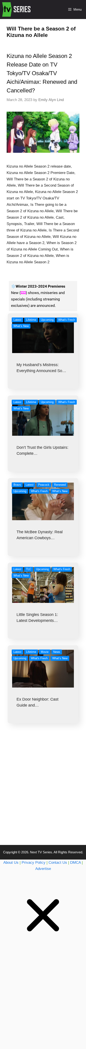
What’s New (21, 326)
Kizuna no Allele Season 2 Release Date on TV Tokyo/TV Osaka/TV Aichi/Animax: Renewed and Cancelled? (42, 73)
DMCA (75, 862)
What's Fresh (66, 319)
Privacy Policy (33, 862)
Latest (17, 319)
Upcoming (47, 319)
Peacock (43, 484)
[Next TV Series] (17, 9)
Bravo (17, 484)
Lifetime (31, 319)
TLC (28, 569)
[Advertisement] (43, 793)
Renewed (60, 484)
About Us (11, 862)
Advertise (43, 869)
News (56, 651)
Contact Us (58, 862)
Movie (45, 651)
